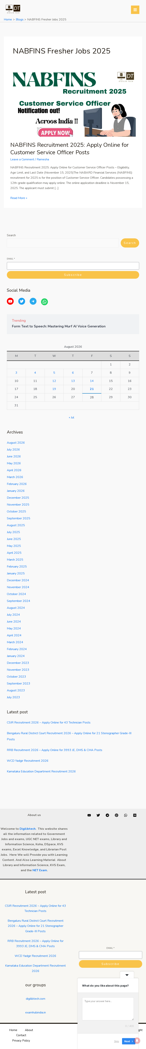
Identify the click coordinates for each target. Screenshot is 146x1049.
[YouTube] (10, 301)
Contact (21, 1035)
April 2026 (14, 470)
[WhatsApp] (44, 301)
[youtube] (89, 815)
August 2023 (16, 690)
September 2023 (18, 683)
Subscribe (73, 275)
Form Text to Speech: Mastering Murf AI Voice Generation (59, 326)
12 (54, 381)
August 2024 (16, 608)
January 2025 (16, 573)
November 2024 (18, 587)
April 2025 (14, 553)
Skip (116, 1041)
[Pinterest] (116, 815)
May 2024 (14, 628)
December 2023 (18, 663)
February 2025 (17, 566)
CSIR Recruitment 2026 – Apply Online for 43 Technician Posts (48, 722)
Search (11, 235)
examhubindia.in (35, 1012)
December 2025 (18, 498)
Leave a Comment (22, 159)
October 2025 (16, 511)
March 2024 (15, 642)
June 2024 (14, 621)
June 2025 (14, 539)
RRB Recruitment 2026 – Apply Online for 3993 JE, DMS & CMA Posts (54, 750)
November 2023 (18, 670)
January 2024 (16, 656)
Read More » (18, 198)
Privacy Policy (21, 1041)
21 (92, 389)
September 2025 (18, 518)
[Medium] (134, 815)
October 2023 (16, 677)
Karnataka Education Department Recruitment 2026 (41, 771)
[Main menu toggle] (135, 10)
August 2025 (16, 525)
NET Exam (40, 870)
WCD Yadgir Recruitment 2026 (27, 761)
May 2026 (14, 463)
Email (11, 258)
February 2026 (17, 484)
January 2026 (16, 491)
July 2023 (13, 697)
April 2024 (14, 635)
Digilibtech (28, 829)
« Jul (71, 417)
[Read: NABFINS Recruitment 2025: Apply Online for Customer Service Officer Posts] (73, 103)
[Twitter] (21, 301)
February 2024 (17, 649)
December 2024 (18, 580)
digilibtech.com (35, 999)
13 (73, 381)
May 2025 (14, 546)
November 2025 (18, 505)
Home (13, 1030)
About (29, 1030)
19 (54, 389)
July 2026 (13, 449)
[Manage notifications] (137, 1041)
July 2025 (13, 532)
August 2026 (16, 443)
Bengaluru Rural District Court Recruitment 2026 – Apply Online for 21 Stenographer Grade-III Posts (35, 926)
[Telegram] (33, 301)
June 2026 (14, 456)
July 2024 (13, 615)
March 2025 (15, 560)
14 (92, 381)
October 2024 (16, 594)
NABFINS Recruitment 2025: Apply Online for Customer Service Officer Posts (69, 148)
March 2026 (15, 477)
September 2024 (18, 601)
